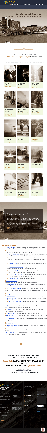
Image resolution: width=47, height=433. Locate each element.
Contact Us (15, 430)
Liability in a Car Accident (14, 254)
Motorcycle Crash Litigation (15, 301)
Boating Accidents (11, 313)
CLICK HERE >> (23, 370)
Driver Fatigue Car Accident (15, 270)
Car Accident (9, 251)
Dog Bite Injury (36, 164)
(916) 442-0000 (34, 365)
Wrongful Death (37, 137)
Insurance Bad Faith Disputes (12, 325)
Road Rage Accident (13, 278)
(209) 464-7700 (30, 400)
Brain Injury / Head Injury (12, 281)
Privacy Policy (2, 420)
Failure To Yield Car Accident (15, 274)
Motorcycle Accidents (11, 298)
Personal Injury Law (10, 247)
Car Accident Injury (13, 263)
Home (5, 6)
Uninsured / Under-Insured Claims (22, 192)
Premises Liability (10, 315)
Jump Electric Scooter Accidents (9, 111)
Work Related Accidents (11, 332)
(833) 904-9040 (26, 411)
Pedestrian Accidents (10, 305)
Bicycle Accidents (11, 296)
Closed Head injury (12, 284)
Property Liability (12, 318)
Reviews (8, 430)
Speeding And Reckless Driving (16, 267)
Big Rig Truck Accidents (12, 294)
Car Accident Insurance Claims (16, 257)
